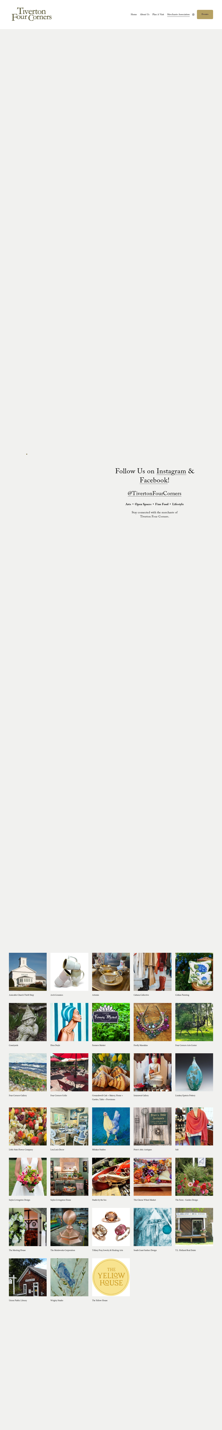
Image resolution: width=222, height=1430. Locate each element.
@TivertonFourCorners (154, 494)
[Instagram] (193, 14)
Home (134, 14)
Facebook (154, 481)
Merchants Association (178, 14)
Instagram (171, 472)
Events (205, 14)
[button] (26, 454)
